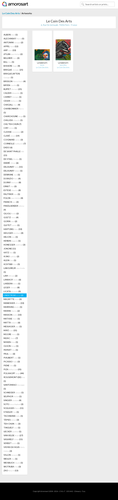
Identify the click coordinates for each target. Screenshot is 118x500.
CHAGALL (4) (12, 104)
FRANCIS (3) (11, 202)
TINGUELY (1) (12, 427)
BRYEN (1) (11, 85)
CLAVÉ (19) (11, 135)
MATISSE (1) (12, 318)
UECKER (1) (12, 431)
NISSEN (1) (11, 342)
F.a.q (83, 491)
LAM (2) (10, 275)
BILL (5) (9, 62)
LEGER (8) (12, 287)
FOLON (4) (13, 198)
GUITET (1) (12, 225)
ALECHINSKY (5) (14, 38)
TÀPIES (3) (11, 420)
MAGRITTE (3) (13, 299)
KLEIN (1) (10, 260)
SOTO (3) (13, 404)
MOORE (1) (11, 334)
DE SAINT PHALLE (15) (14, 153)
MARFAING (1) (13, 307)
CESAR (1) (12, 101)
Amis (42, 65)
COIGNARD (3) (13, 139)
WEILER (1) (10, 459)
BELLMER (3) (11, 58)
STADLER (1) (11, 412)
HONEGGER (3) (14, 244)
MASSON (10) (12, 314)
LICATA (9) (12, 291)
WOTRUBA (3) (12, 466)
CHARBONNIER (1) (14, 110)
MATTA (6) (12, 322)
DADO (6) (8, 147)
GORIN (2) (10, 221)
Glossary (77, 491)
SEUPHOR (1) (13, 396)
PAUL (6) (9, 353)
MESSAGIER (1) (13, 326)
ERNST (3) (10, 186)
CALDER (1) (13, 93)
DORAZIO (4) (12, 178)
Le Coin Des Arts (11, 13)
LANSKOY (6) (12, 279)
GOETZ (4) (11, 217)
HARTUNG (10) (13, 229)
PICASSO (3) (12, 361)
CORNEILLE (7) (15, 143)
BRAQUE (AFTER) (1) (12, 75)
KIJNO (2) (11, 256)
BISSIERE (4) (12, 66)
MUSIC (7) (11, 338)
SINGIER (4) (12, 400)
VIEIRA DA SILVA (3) (14, 449)
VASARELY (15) (13, 439)
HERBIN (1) (12, 241)
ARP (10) (10, 50)
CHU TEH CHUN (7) (12, 124)
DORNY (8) (12, 182)
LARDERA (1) (12, 283)
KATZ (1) (10, 252)
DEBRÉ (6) (11, 163)
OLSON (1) (11, 346)
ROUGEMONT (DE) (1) (14, 379)
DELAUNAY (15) (13, 167)
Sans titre (63, 65)
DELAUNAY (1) (13, 170)
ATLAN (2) (13, 54)
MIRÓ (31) (10, 330)
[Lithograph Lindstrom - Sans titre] (63, 47)
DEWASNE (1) (12, 174)
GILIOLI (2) (11, 213)
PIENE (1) (10, 365)
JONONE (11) (10, 248)
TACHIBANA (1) (13, 416)
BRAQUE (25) (13, 69)
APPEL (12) (11, 46)
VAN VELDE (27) (13, 435)
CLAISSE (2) (13, 132)
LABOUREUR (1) (14, 270)
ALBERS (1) (11, 34)
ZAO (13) (11, 470)
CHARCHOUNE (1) (14, 116)
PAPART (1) (11, 350)
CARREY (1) (12, 97)
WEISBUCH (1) (13, 462)
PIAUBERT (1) (12, 357)
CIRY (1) (10, 128)
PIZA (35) (12, 369)
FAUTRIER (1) (12, 194)
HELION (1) (11, 237)
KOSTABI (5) (12, 264)
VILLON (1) (12, 455)
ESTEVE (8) (12, 190)
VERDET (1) (12, 443)
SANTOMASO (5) (14, 387)
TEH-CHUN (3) (12, 423)
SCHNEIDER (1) (14, 392)
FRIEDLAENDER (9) (14, 208)
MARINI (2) (12, 311)
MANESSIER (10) (14, 303)
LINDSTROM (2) (13, 295)
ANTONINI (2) (13, 42)
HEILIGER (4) (13, 233)
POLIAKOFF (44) (14, 373)
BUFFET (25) (13, 89)
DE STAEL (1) (13, 159)
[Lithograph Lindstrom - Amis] (42, 47)
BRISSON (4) (15, 81)
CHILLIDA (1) (13, 120)
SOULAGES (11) (13, 408)
